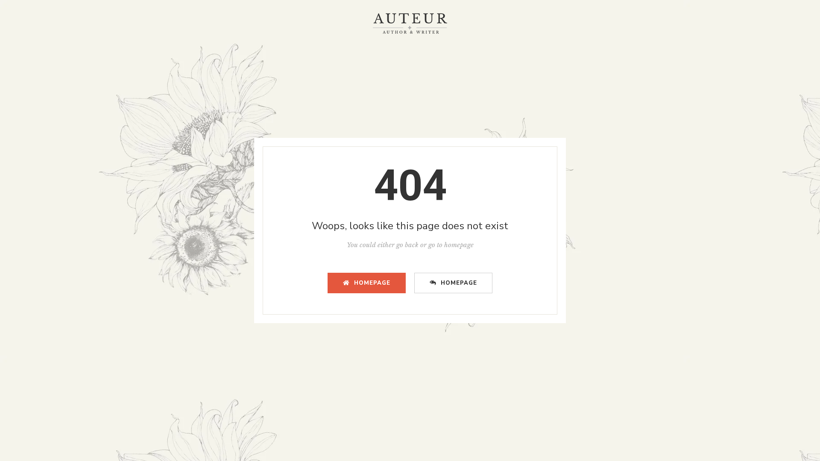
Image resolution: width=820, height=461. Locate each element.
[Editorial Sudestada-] (410, 23)
